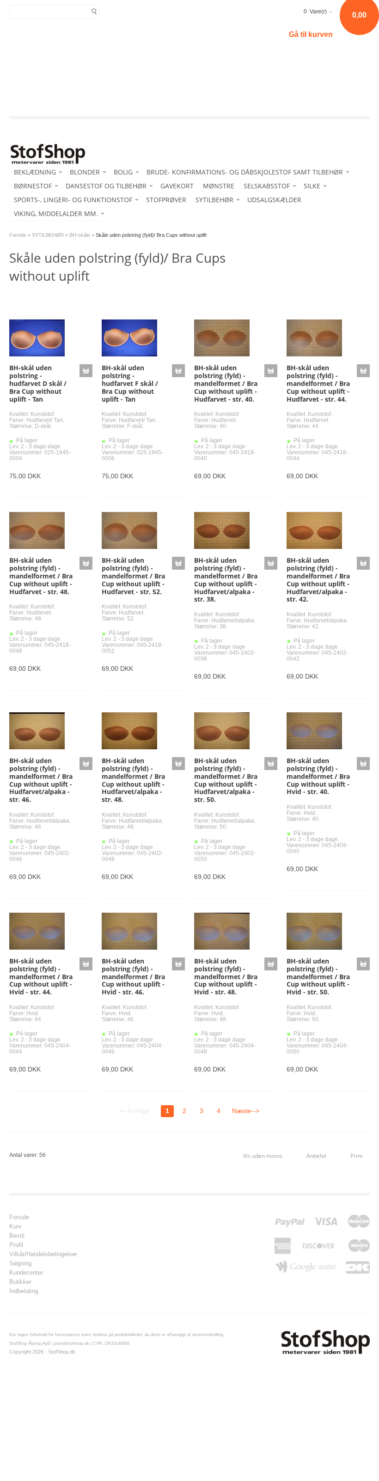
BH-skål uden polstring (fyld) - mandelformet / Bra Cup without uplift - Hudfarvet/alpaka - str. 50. (225, 780)
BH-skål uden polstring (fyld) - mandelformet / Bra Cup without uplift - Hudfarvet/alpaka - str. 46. (41, 780)
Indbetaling (23, 1291)
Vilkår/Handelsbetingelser (43, 1254)
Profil (16, 1245)
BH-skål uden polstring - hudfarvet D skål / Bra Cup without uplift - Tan (38, 383)
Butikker (20, 1282)
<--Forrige (134, 1110)
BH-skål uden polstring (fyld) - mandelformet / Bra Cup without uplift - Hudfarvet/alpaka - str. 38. (225, 579)
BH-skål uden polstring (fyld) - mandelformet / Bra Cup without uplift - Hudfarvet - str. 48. (41, 576)
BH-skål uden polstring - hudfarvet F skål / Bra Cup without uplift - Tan (130, 383)
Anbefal (316, 1156)
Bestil (16, 1236)
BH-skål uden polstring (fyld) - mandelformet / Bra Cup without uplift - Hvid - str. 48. (225, 976)
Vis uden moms (262, 1156)
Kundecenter (26, 1273)
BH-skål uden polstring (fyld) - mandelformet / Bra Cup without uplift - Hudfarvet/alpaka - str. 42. (318, 579)
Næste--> (245, 1110)
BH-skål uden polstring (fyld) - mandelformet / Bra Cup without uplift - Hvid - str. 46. (133, 976)
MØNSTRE (218, 185)
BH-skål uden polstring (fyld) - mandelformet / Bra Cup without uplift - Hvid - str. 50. (318, 976)
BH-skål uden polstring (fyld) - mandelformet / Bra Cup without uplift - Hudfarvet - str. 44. (318, 383)
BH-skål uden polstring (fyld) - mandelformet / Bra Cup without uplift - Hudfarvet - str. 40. (225, 383)
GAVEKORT (177, 185)
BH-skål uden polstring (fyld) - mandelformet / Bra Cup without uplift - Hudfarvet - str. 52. (133, 576)
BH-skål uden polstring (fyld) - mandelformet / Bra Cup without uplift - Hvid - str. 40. (318, 776)
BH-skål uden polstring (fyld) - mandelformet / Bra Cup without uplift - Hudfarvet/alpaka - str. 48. (133, 780)
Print (356, 1156)
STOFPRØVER (166, 199)
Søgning (20, 1263)
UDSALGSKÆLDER (274, 199)
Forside (17, 235)
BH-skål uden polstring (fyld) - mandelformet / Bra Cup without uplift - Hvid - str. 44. (41, 976)
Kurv (15, 1226)
